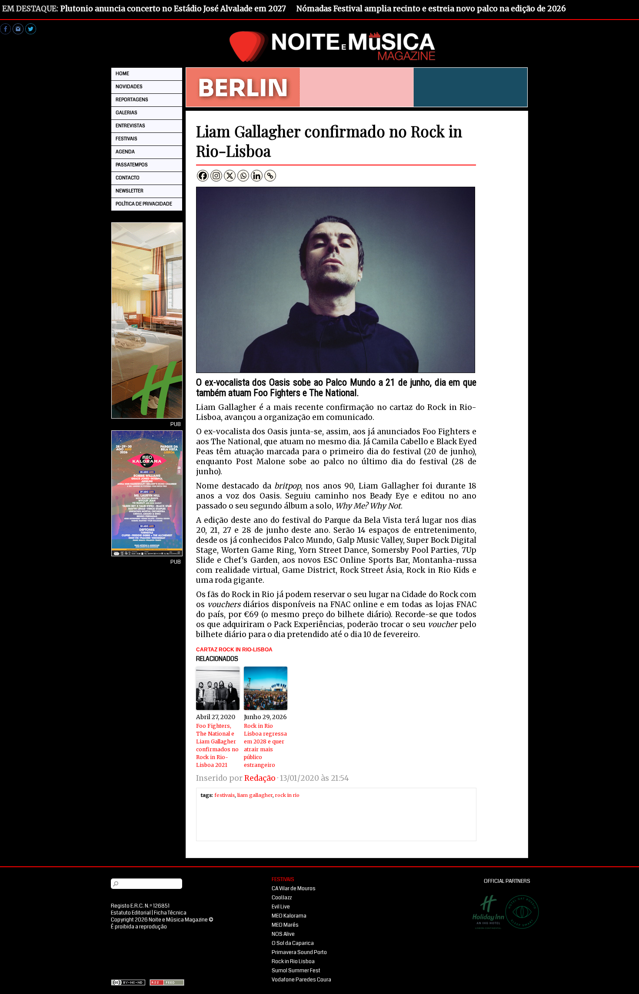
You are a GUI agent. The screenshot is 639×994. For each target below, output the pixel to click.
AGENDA (125, 152)
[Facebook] (203, 176)
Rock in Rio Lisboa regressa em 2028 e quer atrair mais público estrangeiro (265, 745)
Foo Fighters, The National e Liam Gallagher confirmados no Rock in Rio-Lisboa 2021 (217, 745)
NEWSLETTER (129, 191)
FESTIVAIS (126, 138)
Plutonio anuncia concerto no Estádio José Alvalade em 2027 (173, 8)
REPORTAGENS (132, 99)
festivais (224, 795)
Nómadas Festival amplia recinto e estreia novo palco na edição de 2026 (431, 8)
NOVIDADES (129, 86)
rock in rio (287, 795)
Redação (260, 778)
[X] (230, 176)
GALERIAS (126, 112)
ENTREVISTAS (130, 125)
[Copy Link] (270, 176)
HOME (122, 73)
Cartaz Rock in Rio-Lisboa (234, 650)
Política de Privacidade (144, 204)
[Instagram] (216, 176)
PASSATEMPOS (132, 165)
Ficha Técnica (170, 913)
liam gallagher (255, 795)
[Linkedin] (257, 176)
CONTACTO (128, 178)
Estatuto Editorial (131, 913)
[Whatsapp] (243, 176)
